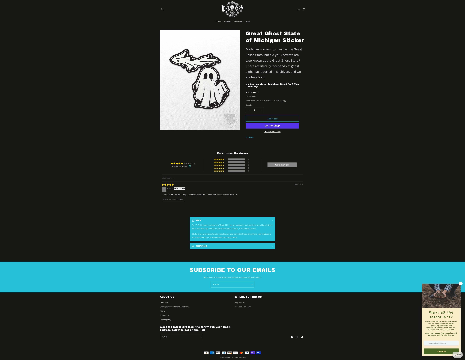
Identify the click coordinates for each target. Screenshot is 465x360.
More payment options (272, 131)
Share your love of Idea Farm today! (174, 307)
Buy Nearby (240, 302)
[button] (162, 9)
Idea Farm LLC (229, 357)
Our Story (164, 302)
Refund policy (165, 320)
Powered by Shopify (240, 357)
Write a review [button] (282, 165)
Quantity (249, 105)
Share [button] (251, 137)
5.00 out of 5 (189, 163)
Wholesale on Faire (243, 307)
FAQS (162, 311)
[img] (168, 185)
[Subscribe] (251, 284)
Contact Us (164, 315)
